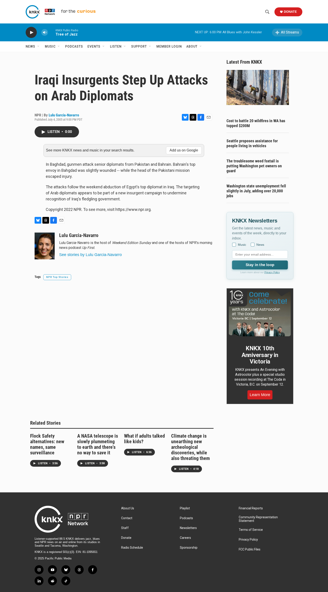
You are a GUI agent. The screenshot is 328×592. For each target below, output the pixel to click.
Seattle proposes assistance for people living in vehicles (252, 143)
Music (50, 46)
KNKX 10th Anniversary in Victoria (260, 355)
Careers (185, 538)
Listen (116, 46)
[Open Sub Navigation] (38, 46)
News (30, 46)
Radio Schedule (132, 547)
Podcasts (74, 46)
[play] (31, 32)
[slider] (51, 32)
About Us (127, 508)
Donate (290, 11)
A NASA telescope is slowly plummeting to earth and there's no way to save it (97, 444)
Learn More (260, 395)
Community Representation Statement (258, 519)
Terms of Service (251, 529)
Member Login (169, 46)
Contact (126, 518)
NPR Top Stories (57, 277)
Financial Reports (251, 508)
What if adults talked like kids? (144, 438)
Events (93, 46)
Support (139, 46)
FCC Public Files (249, 549)
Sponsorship (188, 547)
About (191, 46)
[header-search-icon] (267, 12)
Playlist (185, 508)
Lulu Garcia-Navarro (64, 115)
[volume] (44, 32)
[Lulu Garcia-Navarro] (45, 246)
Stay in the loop (260, 265)
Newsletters (188, 528)
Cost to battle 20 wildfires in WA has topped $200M (255, 123)
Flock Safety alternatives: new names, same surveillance (47, 444)
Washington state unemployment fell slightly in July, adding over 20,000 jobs (256, 191)
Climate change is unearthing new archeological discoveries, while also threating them (190, 447)
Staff (125, 528)
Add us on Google (184, 150)
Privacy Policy (272, 272)
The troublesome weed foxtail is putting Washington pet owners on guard (254, 166)
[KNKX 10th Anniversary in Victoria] (260, 313)
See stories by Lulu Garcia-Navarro (90, 254)
